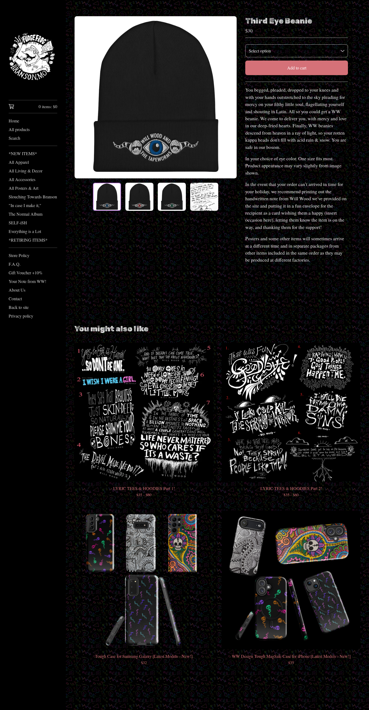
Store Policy (19, 255)
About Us (17, 290)
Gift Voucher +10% (25, 272)
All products (19, 129)
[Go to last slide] (82, 97)
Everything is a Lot (25, 231)
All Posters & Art (23, 188)
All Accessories (22, 179)
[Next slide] (229, 97)
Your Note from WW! (27, 281)
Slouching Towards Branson (33, 196)
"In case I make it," (25, 205)
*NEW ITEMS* (23, 153)
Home (14, 121)
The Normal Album (25, 214)
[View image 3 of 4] (172, 197)
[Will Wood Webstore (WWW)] (33, 53)
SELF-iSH (18, 222)
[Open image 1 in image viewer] (156, 97)
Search (14, 138)
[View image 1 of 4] (107, 197)
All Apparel (19, 162)
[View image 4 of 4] (204, 197)
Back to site (19, 307)
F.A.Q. (15, 264)
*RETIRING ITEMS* (28, 240)
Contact (15, 298)
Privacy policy (21, 316)
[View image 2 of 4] (139, 197)
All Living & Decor (25, 171)
